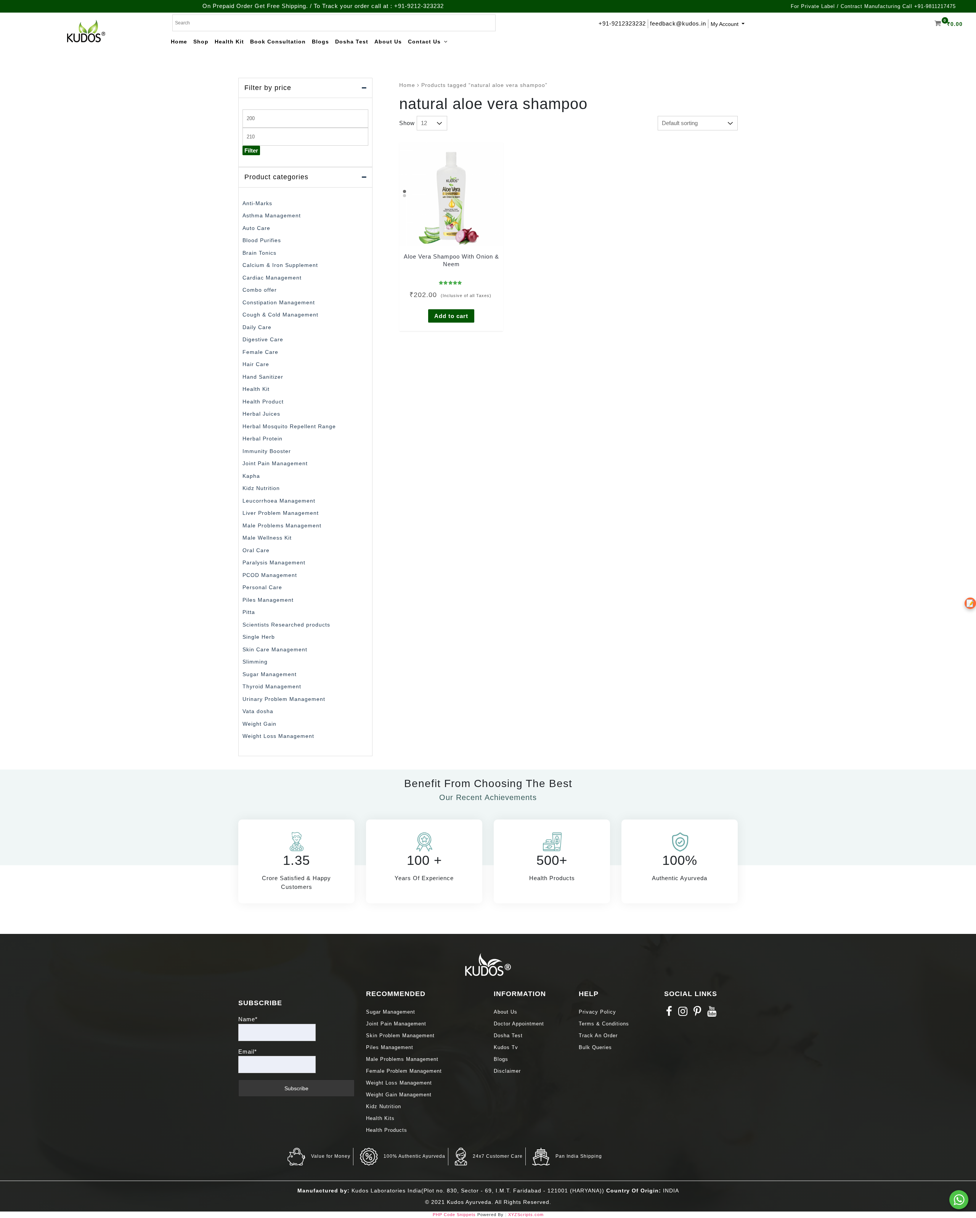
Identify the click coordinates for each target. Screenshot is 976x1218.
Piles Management (268, 600)
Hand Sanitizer (262, 377)
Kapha (251, 476)
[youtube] (712, 1013)
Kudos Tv (506, 1047)
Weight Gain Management (399, 1094)
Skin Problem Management (400, 1035)
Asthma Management (271, 215)
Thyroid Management (271, 686)
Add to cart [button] (451, 316)
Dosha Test (508, 1035)
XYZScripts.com (526, 1214)
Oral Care (256, 550)
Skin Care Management (274, 649)
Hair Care (255, 364)
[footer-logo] (488, 964)
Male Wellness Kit (267, 538)
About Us (505, 1012)
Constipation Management (278, 302)
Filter (251, 150)
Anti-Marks (257, 203)
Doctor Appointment (519, 1024)
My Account (725, 24)
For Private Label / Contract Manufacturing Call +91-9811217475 (873, 6)
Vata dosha (257, 711)
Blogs (501, 1059)
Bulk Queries (595, 1047)
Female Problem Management (404, 1071)
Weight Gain (259, 724)
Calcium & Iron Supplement (280, 265)
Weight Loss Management (278, 736)
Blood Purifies (261, 240)
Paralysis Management (273, 562)
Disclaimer (507, 1071)
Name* (248, 1019)
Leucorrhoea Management (278, 501)
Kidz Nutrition (261, 488)
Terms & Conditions (604, 1024)
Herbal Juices (261, 414)
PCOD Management (269, 575)
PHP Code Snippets (454, 1214)
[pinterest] (697, 1013)
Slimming (255, 662)
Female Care (260, 352)
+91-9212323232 (622, 23)
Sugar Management (269, 674)
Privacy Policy (597, 1012)
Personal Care (262, 587)
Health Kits (380, 1118)
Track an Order (598, 1035)
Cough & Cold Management (280, 315)
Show (407, 123)
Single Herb (258, 637)
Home (407, 85)
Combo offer (259, 290)
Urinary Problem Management (283, 699)
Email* (247, 1051)
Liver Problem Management (280, 513)
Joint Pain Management (275, 463)
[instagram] (683, 1013)
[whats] (959, 1199)
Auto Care (256, 228)
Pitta (248, 612)
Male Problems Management (281, 525)
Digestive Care (262, 339)
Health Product (263, 402)
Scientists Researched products (286, 625)
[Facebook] (669, 1013)
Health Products (386, 1130)
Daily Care (256, 327)
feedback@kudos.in (678, 23)
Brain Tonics (259, 253)
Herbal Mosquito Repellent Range (289, 426)
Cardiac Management (272, 278)
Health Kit (256, 389)
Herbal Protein (262, 438)
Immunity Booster (266, 451)
